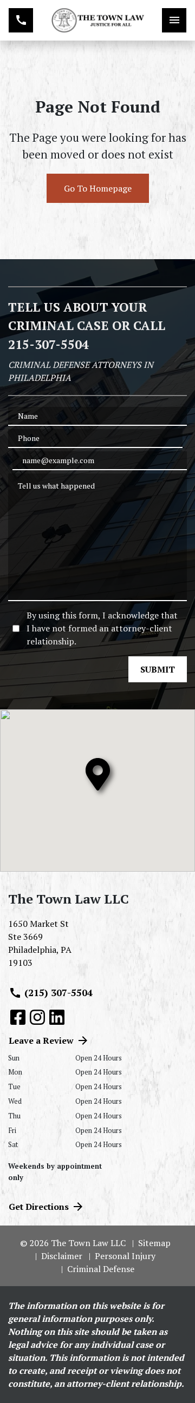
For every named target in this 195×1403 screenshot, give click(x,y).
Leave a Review (41, 1040)
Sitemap (154, 1243)
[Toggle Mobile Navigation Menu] (174, 20)
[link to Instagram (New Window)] (37, 1017)
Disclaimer (61, 1256)
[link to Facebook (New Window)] (17, 1017)
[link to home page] (97, 20)
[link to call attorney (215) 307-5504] (21, 20)
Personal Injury (125, 1256)
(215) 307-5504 (58, 992)
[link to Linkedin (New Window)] (56, 1017)
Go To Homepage (98, 188)
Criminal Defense (100, 1269)
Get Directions (39, 1207)
